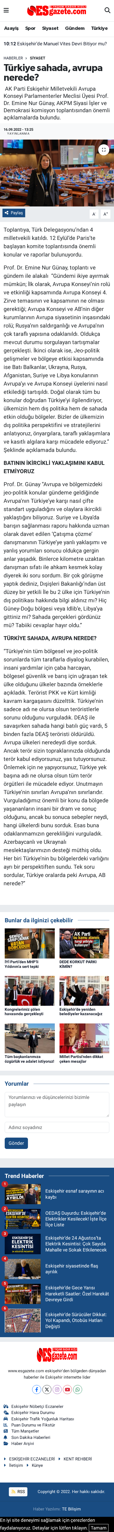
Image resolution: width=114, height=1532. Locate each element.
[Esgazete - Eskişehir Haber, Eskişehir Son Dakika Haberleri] (56, 10)
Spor (30, 28)
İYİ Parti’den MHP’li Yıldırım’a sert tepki (22, 964)
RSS (20, 1491)
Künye (37, 1465)
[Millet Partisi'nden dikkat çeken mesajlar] (84, 1038)
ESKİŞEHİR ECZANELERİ (32, 1459)
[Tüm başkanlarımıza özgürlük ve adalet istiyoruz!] (30, 1038)
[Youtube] (67, 1389)
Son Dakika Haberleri (30, 1437)
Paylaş (17, 212)
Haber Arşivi (22, 1443)
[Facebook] (36, 1389)
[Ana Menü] (6, 10)
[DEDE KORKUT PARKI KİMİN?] (84, 943)
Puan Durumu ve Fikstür (33, 1425)
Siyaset (50, 28)
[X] (46, 1389)
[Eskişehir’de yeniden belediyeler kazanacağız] (84, 990)
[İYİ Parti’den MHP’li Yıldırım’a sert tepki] (30, 943)
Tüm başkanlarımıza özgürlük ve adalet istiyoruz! (29, 1059)
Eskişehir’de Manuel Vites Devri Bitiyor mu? (55, 43)
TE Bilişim (71, 1509)
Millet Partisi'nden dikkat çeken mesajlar (81, 1059)
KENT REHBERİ (78, 1459)
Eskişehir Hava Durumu (33, 1412)
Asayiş (11, 28)
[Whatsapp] (77, 1389)
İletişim (16, 1465)
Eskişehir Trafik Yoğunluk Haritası (42, 1418)
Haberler (13, 58)
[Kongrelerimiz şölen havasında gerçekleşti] (30, 990)
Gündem (74, 28)
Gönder (16, 1143)
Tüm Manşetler (25, 1431)
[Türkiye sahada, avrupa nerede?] (57, 173)
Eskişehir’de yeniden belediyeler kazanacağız (80, 1011)
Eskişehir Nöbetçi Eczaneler (37, 1406)
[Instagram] (57, 1389)
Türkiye (99, 28)
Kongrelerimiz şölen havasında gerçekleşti (24, 1011)
